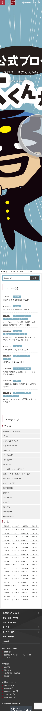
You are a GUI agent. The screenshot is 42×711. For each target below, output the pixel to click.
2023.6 (25, 558)
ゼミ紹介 (6, 460)
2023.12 (7, 554)
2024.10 (25, 544)
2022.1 (34, 572)
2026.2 (24, 530)
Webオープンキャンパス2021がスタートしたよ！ (19, 400)
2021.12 (7, 575)
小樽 (5, 502)
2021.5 (34, 579)
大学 (5, 493)
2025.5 (34, 537)
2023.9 (34, 554)
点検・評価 (7, 670)
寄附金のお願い (9, 697)
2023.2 (24, 561)
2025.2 (24, 540)
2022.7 (16, 568)
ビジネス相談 (8, 694)
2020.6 (25, 589)
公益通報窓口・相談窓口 (12, 673)
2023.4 (6, 561)
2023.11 (15, 554)
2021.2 (24, 582)
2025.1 (34, 540)
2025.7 (16, 537)
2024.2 (24, 551)
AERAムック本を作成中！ (13, 362)
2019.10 (25, 596)
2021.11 (15, 575)
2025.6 (25, 537)
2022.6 (25, 568)
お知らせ (6, 450)
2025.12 (7, 533)
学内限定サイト (9, 652)
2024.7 (16, 547)
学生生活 (6, 627)
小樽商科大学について (11, 613)
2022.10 (25, 565)
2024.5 (34, 547)
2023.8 (6, 558)
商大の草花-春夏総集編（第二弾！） (17, 300)
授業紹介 (6, 512)
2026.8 (6, 526)
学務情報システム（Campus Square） (16, 655)
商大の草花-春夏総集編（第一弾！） (17, 310)
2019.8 (6, 600)
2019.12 (7, 596)
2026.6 (25, 526)
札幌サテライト (9, 685)
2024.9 (34, 544)
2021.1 (34, 582)
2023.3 (16, 561)
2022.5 (34, 568)
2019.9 (34, 596)
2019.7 (16, 600)
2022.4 (6, 572)
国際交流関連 (8, 488)
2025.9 (34, 533)
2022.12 (7, 565)
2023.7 (16, 558)
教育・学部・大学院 (10, 618)
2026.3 (16, 530)
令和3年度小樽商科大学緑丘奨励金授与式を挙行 (19, 385)
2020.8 (6, 589)
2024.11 (15, 544)
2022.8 (6, 568)
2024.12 (7, 544)
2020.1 (34, 593)
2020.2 (24, 593)
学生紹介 (6, 497)
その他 (5, 464)
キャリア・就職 (8, 632)
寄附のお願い (13, 2)
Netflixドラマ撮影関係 (11, 431)
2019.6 (25, 600)
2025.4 (6, 540)
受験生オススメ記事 (10, 479)
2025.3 (16, 540)
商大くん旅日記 (9, 483)
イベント (6, 436)
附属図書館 (7, 688)
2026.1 (34, 530)
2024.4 (6, 551)
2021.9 (34, 575)
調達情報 (7, 676)
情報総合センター (9, 691)
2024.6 (25, 547)
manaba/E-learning (10, 658)
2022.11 (15, 565)
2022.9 (34, 565)
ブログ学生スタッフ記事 (12, 469)
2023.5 (34, 558)
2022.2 (24, 572)
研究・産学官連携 (9, 622)
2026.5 (34, 526)
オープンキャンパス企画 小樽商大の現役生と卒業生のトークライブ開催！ (19, 323)
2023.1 (34, 561)
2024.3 (16, 551)
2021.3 (16, 582)
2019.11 (15, 596)
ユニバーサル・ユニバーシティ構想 (16, 474)
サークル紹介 (8, 455)
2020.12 (7, 586)
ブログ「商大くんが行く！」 (17, 271)
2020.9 (34, 586)
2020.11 (15, 586)
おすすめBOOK (9, 446)
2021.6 (25, 579)
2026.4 (6, 530)
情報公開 (7, 667)
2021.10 (25, 575)
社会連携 (6, 641)
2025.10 (25, 533)
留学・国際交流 (8, 636)
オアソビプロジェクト (11, 441)
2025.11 (15, 533)
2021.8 (6, 579)
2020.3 (16, 593)
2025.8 (6, 537)
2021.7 (16, 579)
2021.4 (6, 582)
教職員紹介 (7, 516)
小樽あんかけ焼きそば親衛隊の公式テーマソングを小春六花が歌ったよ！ (19, 338)
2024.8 (6, 547)
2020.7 (16, 589)
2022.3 (16, 572)
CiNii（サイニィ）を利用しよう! (16, 350)
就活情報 (6, 507)
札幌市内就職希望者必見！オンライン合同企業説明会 (19, 373)
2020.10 (25, 586)
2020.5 (34, 589)
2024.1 (34, 551)
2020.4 (6, 593)
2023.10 (25, 554)
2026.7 (16, 526)
